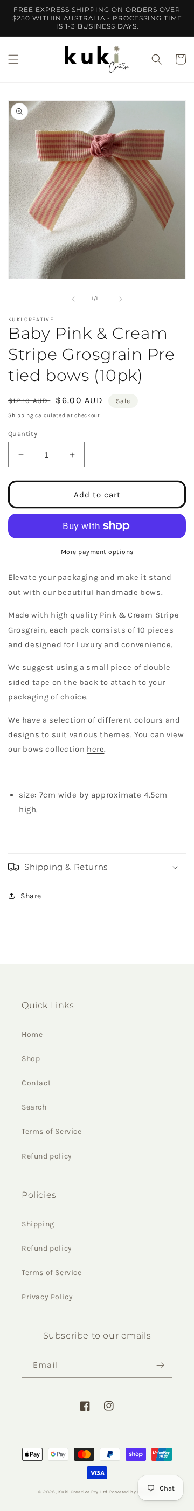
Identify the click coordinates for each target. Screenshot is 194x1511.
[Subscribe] (160, 1365)
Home (32, 1034)
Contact (36, 1082)
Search (34, 1107)
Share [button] (30, 895)
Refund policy (47, 1156)
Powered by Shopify (132, 1491)
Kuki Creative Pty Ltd (83, 1491)
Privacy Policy (47, 1296)
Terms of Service (52, 1131)
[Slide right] (121, 299)
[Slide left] (73, 299)
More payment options (97, 552)
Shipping (21, 415)
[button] (13, 59)
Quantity (22, 433)
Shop (31, 1058)
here (95, 749)
